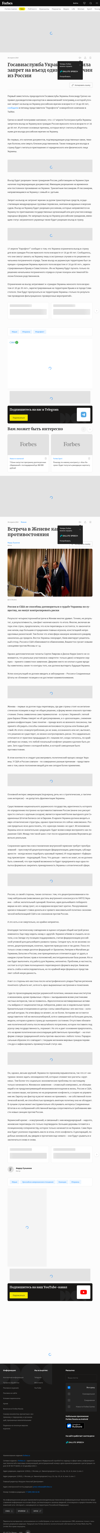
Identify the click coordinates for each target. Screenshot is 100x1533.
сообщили (13, 93)
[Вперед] (97, 255)
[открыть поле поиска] (91, 3)
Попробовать (65, 62)
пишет (51, 1471)
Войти (75, 3)
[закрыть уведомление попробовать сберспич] (80, 51)
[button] (97, 3)
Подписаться (19, 362)
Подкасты (57, 9)
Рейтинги (33, 9)
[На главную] (7, 3)
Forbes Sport (57, 403)
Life (75, 9)
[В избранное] (46, 403)
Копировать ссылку (82, 71)
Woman (82, 9)
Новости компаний (17, 403)
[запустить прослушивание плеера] (80, 44)
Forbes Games (15, 9)
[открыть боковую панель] (84, 3)
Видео (68, 9)
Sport (91, 9)
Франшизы (46, 9)
